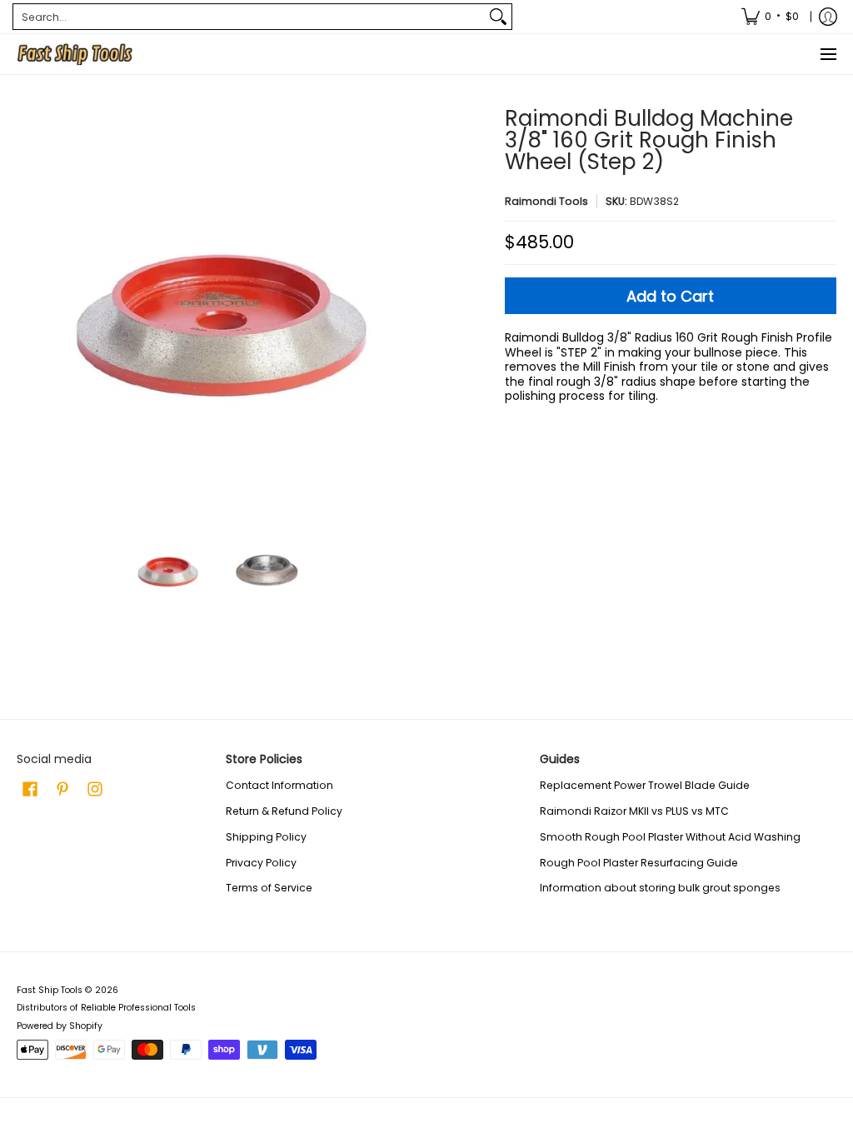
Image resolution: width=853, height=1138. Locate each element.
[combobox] (249, 16)
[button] (30, 788)
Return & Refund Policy (284, 811)
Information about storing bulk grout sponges (660, 888)
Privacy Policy (261, 863)
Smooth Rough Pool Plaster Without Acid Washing (670, 837)
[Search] (498, 16)
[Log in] (828, 16)
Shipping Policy (266, 837)
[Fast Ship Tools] (75, 54)
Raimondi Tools (546, 201)
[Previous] (28, 309)
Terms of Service (269, 888)
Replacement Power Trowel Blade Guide (645, 785)
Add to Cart (670, 296)
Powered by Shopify (59, 1026)
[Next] (406, 309)
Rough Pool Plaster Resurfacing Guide (639, 863)
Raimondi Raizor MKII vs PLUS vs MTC (634, 811)
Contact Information (279, 785)
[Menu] (827, 54)
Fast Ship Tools (49, 990)
